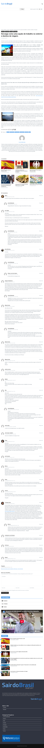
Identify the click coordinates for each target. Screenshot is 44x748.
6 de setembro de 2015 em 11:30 (10, 558)
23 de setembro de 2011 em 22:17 (10, 380)
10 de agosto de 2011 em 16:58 (13, 329)
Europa (8, 29)
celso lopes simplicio (9, 432)
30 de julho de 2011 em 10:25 (12, 232)
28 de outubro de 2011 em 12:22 (10, 391)
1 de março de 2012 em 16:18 (9, 441)
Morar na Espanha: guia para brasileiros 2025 (6, 170)
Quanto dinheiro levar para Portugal (36, 184)
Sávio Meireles (8, 249)
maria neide (7, 425)
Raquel (6, 557)
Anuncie (4, 709)
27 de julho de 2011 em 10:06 (9, 196)
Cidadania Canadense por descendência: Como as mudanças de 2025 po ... (21, 171)
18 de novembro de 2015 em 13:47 (6, 567)
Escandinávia (17, 132)
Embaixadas (12, 132)
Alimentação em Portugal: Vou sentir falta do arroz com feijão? (21, 185)
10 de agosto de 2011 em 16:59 (13, 296)
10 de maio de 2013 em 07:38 (9, 503)
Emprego (7, 31)
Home (2, 29)
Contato (4, 707)
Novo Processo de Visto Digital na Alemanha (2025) (18, 651)
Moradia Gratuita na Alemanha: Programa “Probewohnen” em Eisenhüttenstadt (23, 664)
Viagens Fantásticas (9, 280)
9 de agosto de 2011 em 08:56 (10, 306)
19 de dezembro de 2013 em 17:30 (13, 525)
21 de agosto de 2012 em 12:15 (10, 480)
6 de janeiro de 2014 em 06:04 (9, 536)
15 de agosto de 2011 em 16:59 (10, 360)
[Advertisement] (22, 19)
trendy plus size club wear (10, 535)
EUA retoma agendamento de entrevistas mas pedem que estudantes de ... (6, 185)
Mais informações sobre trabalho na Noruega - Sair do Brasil (12, 568)
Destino (5, 29)
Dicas (4, 720)
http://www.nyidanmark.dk (9, 511)
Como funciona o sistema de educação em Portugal (18, 671)
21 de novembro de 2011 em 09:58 (10, 426)
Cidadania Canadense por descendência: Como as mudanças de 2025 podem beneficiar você (25, 645)
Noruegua (11, 29)
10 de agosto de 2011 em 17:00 (13, 263)
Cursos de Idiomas (6, 716)
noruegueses (22, 132)
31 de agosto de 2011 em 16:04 (10, 370)
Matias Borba (7, 305)
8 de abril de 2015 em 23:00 (9, 546)
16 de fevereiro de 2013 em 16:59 (10, 491)
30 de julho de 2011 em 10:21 (12, 204)
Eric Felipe (7, 210)
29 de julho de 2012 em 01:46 (9, 467)
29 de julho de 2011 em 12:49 (9, 211)
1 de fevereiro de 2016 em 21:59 (13, 274)
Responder (41, 195)
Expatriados (5, 726)
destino (8, 132)
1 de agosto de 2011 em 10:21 (10, 250)
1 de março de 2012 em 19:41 (9, 457)
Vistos (4, 728)
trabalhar (26, 132)
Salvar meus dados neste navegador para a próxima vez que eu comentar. (15, 590)
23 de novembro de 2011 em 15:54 (13, 409)
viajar (29, 132)
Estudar (4, 722)
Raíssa (6, 466)
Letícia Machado (22, 142)
